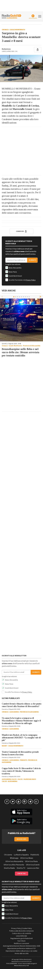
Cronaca (5, 30)
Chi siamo (8, 854)
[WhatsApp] (36, 801)
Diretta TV (21, 868)
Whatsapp (14, 858)
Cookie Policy (27, 928)
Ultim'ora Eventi (33, 864)
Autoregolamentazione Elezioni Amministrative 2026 (21, 946)
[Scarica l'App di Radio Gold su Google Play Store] (21, 821)
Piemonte (23, 760)
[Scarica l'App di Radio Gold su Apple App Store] (21, 812)
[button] (40, 296)
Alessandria (14, 712)
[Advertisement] (21, 151)
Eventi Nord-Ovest (15, 276)
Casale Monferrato (17, 30)
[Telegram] (30, 801)
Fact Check (21, 941)
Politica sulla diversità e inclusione (21, 931)
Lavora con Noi (33, 868)
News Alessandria (14, 268)
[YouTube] (18, 801)
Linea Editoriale (21, 936)
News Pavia (12, 272)
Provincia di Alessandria (31, 346)
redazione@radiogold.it (29, 964)
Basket (4, 746)
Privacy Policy (31, 280)
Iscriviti (32, 260)
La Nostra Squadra (21, 854)
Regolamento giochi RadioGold (22, 938)
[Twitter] (12, 801)
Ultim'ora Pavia (31, 861)
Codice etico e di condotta (21, 933)
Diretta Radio (9, 868)
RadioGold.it (27, 960)
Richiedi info (21, 839)
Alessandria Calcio (9, 779)
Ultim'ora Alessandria (14, 861)
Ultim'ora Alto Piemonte (14, 864)
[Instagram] (24, 801)
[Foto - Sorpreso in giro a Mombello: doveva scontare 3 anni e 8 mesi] (21, 68)
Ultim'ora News (26, 858)
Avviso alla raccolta (21, 953)
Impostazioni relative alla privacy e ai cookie (21, 951)
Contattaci (21, 873)
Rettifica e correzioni (21, 943)
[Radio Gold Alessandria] (11, 16)
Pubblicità (34, 854)
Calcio (20, 779)
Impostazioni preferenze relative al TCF (21, 948)
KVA (28, 966)
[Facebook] (7, 801)
